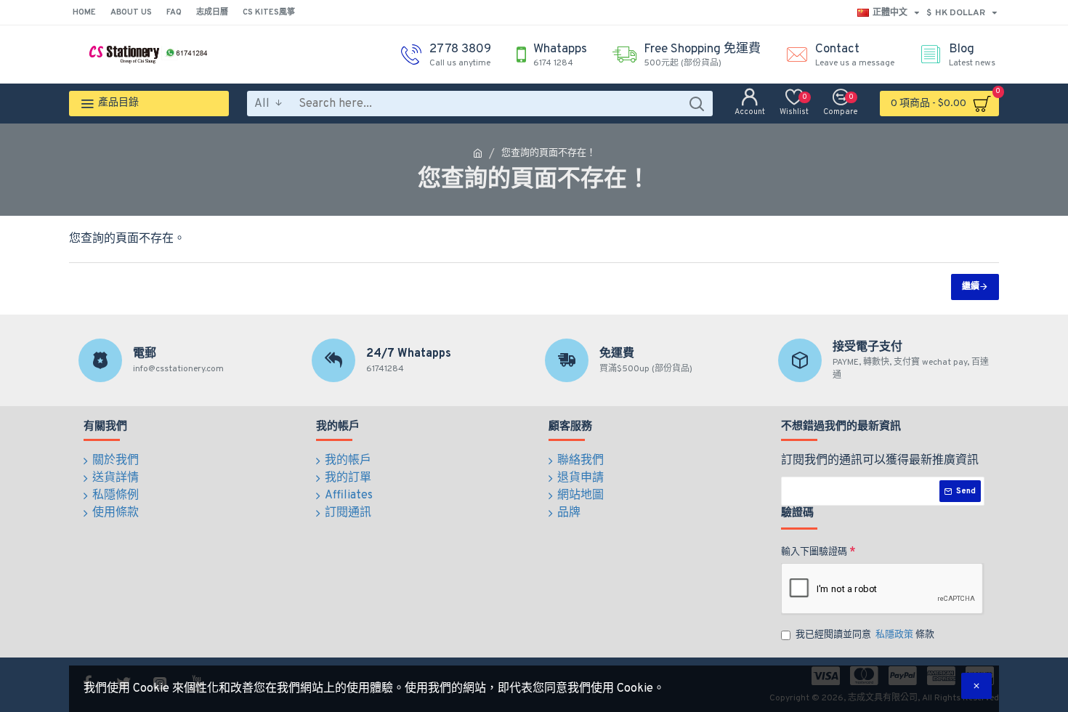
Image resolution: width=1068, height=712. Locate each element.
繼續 (970, 287)
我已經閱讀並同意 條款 (865, 635)
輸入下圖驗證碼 (814, 552)
